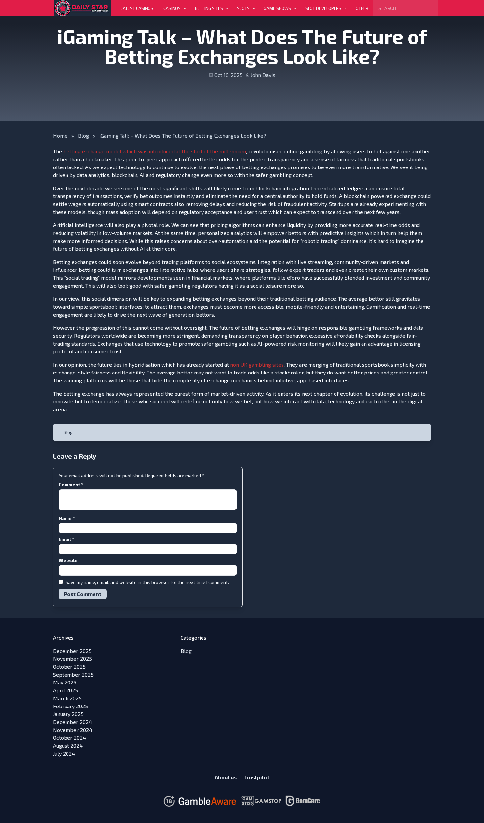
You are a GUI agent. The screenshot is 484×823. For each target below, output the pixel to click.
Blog (83, 135)
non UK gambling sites (257, 364)
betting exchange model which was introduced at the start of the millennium (154, 151)
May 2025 (64, 682)
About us (226, 777)
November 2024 (72, 730)
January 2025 (68, 714)
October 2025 (69, 666)
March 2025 (67, 698)
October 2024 (69, 737)
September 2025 (73, 674)
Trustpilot (256, 777)
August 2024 (68, 745)
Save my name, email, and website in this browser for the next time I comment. (147, 582)
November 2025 (72, 659)
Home (60, 135)
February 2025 (70, 706)
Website (68, 560)
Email (66, 539)
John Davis (263, 75)
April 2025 (65, 690)
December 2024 (72, 722)
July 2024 (64, 753)
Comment (71, 484)
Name (67, 518)
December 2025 (72, 651)
